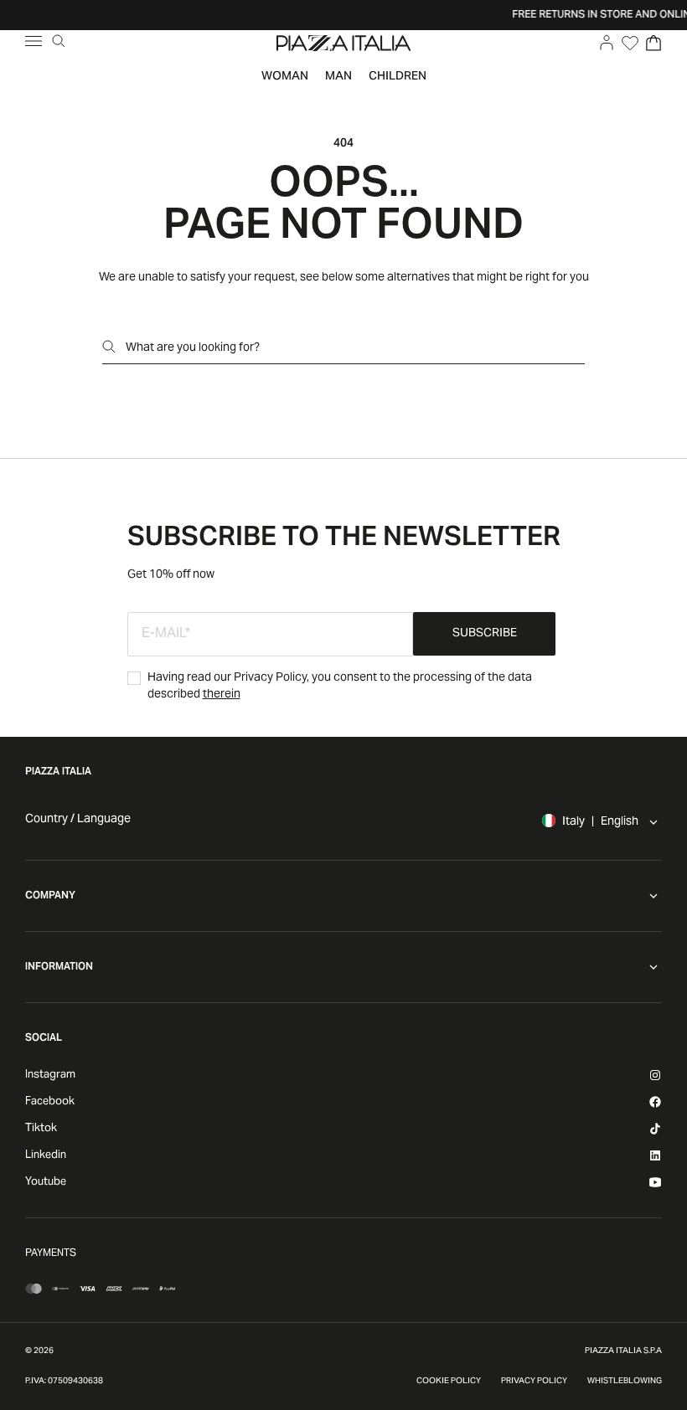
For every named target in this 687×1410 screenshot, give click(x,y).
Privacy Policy (534, 1381)
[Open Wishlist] (630, 42)
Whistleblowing (624, 1381)
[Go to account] (606, 42)
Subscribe (484, 633)
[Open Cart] (653, 42)
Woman (284, 77)
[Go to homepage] (343, 42)
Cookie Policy (448, 1381)
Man (338, 77)
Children (397, 77)
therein (221, 695)
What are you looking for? (193, 348)
